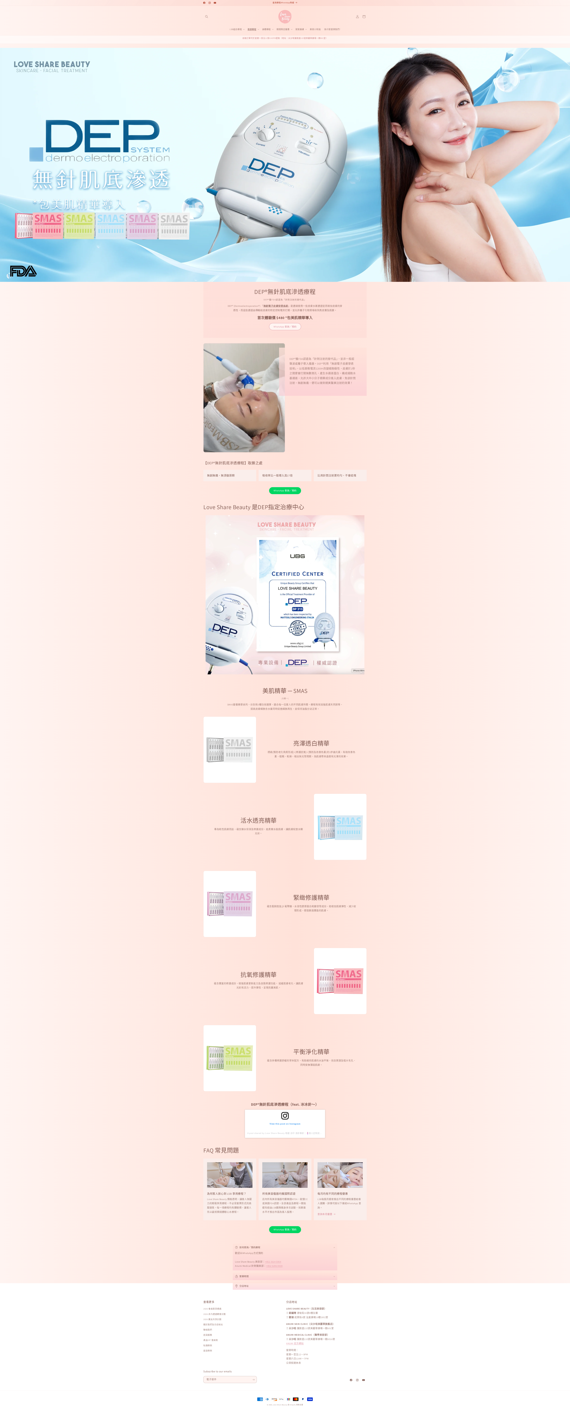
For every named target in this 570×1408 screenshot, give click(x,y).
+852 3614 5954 (273, 1261)
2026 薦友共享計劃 (212, 1319)
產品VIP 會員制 (210, 1340)
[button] (206, 16)
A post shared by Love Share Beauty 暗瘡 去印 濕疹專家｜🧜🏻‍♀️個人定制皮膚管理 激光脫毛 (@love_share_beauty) (303, 1133)
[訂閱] (253, 1379)
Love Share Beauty (280, 1405)
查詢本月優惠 (325, 1214)
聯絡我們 (207, 1329)
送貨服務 (207, 1335)
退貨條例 (207, 1350)
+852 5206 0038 (274, 1265)
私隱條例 (207, 1345)
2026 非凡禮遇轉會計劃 (214, 1314)
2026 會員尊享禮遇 (212, 1309)
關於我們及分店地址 (213, 1324)
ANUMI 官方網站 (295, 1343)
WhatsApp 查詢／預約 (285, 326)
